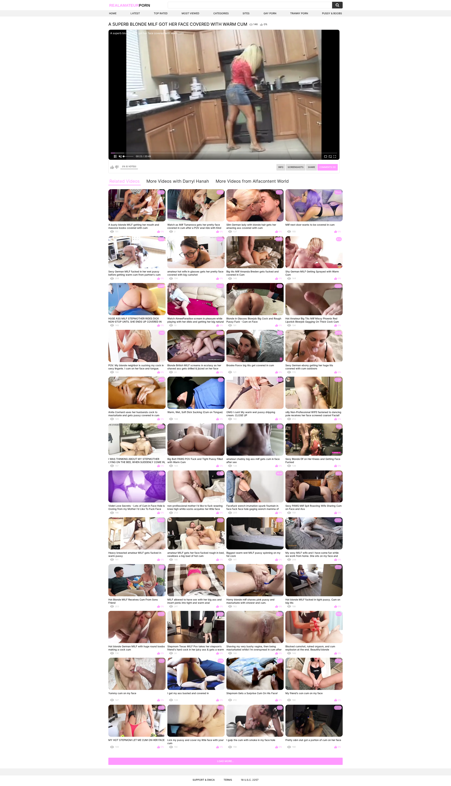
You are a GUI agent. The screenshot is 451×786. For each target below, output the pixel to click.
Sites (246, 13)
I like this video (112, 167)
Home (112, 13)
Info (280, 167)
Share (311, 167)
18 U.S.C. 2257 (249, 779)
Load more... (225, 761)
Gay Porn (270, 13)
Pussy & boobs (332, 13)
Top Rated (161, 13)
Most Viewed (190, 13)
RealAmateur (129, 5)
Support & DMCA (204, 779)
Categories (221, 13)
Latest (135, 13)
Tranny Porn (299, 13)
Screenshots (296, 167)
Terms (228, 779)
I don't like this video (117, 167)
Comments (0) (327, 167)
